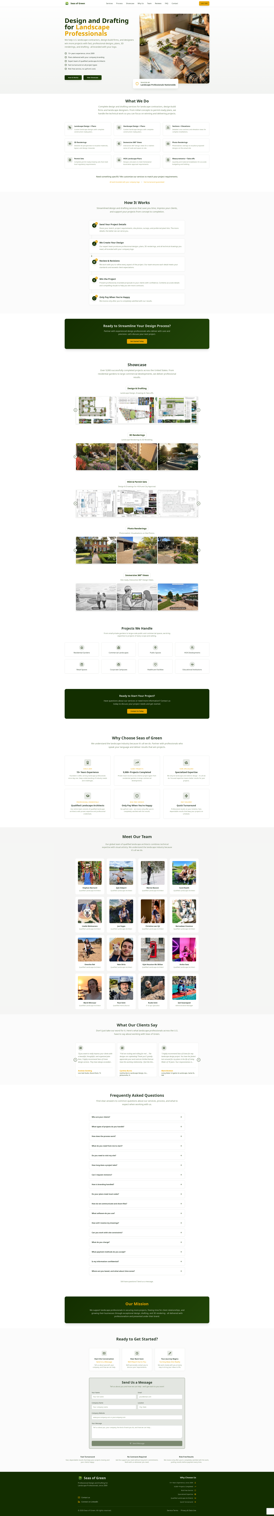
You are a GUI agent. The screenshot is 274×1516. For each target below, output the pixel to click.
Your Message (97, 1423)
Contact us (85, 1497)
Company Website (98, 1413)
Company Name (97, 1403)
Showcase (130, 3)
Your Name (96, 1393)
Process (119, 3)
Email (140, 1393)
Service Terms (172, 1510)
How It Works (73, 78)
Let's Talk (204, 3)
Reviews (158, 3)
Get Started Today (137, 341)
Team (149, 3)
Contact (175, 3)
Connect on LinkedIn (89, 1502)
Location (141, 1403)
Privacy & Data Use (188, 1510)
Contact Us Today (137, 711)
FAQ (166, 3)
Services (109, 3)
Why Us (141, 3)
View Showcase (92, 78)
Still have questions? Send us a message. (137, 1281)
